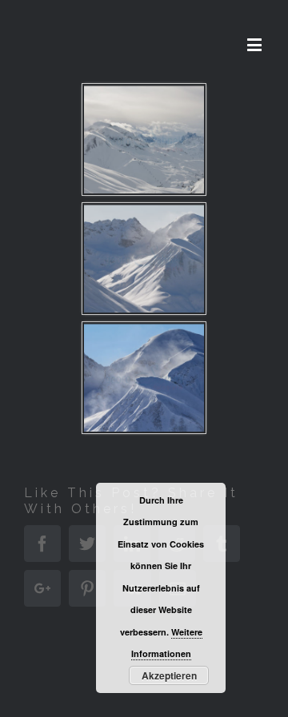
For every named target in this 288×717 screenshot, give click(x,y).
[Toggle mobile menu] (255, 44)
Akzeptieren (169, 675)
